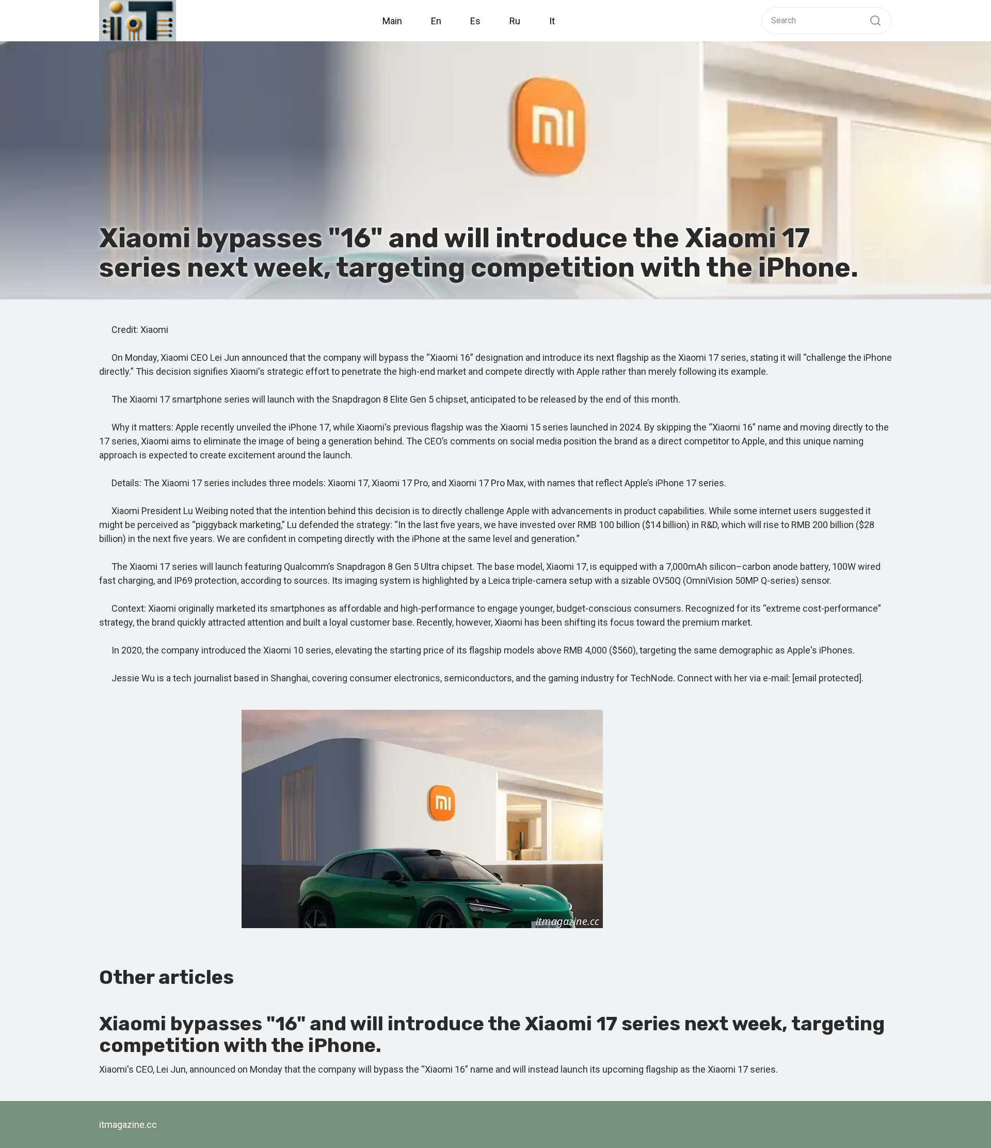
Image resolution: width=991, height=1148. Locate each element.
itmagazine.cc (128, 1124)
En (436, 20)
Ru (514, 20)
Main (392, 20)
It (552, 20)
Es (475, 20)
